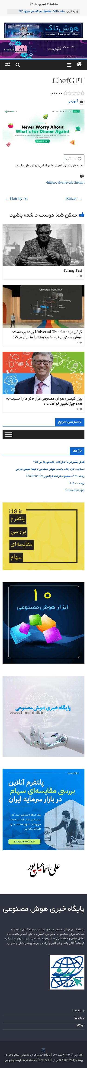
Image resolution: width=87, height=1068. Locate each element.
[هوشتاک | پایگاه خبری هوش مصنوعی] (43, 43)
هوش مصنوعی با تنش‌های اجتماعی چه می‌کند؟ (58, 462)
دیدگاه (80, 1025)
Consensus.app (75, 490)
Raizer (74, 199)
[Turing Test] (43, 226)
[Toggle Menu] (8, 434)
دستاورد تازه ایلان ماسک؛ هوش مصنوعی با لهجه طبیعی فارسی (49, 469)
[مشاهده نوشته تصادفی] (8, 65)
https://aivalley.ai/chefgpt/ (65, 183)
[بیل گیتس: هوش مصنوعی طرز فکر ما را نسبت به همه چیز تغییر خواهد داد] (43, 354)
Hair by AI (16, 199)
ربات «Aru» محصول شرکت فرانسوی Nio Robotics (55, 476)
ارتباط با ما (78, 1011)
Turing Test (72, 271)
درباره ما (79, 1018)
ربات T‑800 (76, 483)
